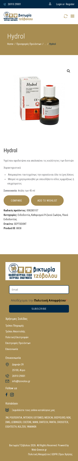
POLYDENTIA (16, 417)
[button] (72, 16)
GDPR (55, 454)
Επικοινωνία (11, 349)
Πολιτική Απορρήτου (49, 300)
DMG (7, 422)
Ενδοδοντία (24, 215)
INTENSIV (27, 417)
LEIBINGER (16, 422)
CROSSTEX (62, 422)
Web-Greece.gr (39, 449)
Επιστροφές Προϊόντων (17, 343)
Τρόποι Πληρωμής (14, 325)
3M (7, 417)
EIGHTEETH (11, 426)
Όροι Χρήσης (66, 454)
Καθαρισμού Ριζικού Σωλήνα (46, 215)
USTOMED (38, 417)
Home (10, 44)
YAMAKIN (31, 426)
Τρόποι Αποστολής (15, 331)
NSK (68, 417)
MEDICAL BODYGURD (54, 417)
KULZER (22, 426)
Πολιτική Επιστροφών (16, 337)
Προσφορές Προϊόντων (29, 44)
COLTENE (27, 422)
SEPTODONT (20, 223)
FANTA (52, 422)
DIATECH (43, 422)
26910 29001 (18, 376)
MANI (35, 422)
